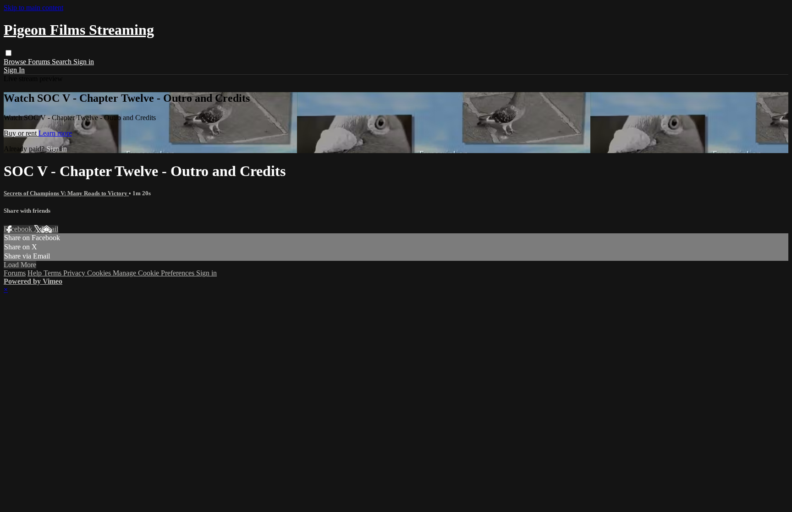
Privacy (75, 273)
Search (62, 62)
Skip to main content (33, 7)
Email (49, 229)
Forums (40, 62)
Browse (16, 62)
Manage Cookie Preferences (154, 273)
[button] (8, 53)
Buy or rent (21, 133)
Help (36, 273)
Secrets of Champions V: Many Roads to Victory (66, 193)
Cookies (100, 273)
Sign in (83, 62)
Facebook (19, 229)
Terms (53, 273)
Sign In (14, 70)
